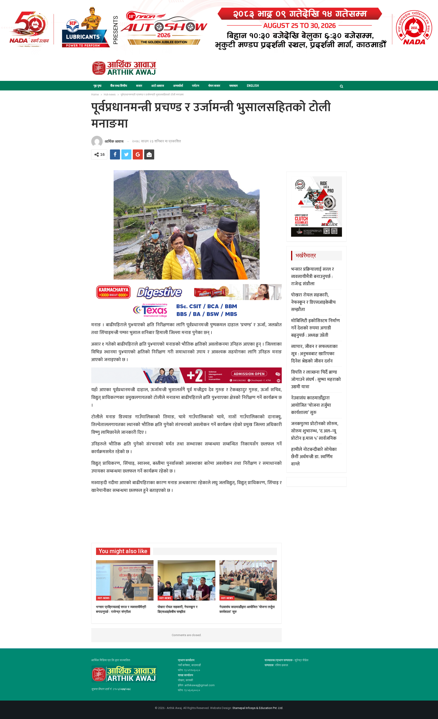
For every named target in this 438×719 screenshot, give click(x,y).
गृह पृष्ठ (97, 85)
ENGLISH (253, 85)
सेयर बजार (214, 85)
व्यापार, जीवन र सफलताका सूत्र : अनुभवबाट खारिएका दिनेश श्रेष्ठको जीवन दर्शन (314, 354)
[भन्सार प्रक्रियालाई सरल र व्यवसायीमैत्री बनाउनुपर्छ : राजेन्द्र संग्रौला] (125, 580)
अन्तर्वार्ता (178, 85)
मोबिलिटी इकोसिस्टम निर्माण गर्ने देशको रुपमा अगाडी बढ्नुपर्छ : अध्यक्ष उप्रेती (315, 328)
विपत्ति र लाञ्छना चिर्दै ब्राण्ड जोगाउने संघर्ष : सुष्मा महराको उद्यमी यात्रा (316, 379)
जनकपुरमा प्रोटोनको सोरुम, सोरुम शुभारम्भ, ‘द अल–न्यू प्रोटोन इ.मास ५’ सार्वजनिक (314, 431)
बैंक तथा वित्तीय (118, 85)
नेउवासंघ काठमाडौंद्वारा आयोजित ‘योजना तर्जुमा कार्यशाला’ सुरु (311, 405)
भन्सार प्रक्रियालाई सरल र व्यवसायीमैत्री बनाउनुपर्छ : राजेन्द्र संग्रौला (312, 276)
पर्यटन (195, 85)
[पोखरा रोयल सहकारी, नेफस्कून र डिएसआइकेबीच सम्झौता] (186, 580)
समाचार (233, 85)
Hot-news (104, 598)
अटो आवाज (157, 85)
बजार (139, 85)
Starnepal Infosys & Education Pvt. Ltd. (257, 708)
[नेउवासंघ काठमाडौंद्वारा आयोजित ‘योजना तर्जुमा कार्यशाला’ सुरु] (248, 580)
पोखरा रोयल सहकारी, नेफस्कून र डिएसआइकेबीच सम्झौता (313, 302)
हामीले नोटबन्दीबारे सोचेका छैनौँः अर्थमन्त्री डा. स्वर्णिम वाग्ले (314, 457)
